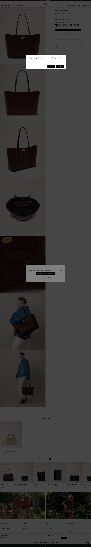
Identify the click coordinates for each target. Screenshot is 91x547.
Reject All (50, 66)
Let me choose (32, 66)
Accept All (60, 66)
